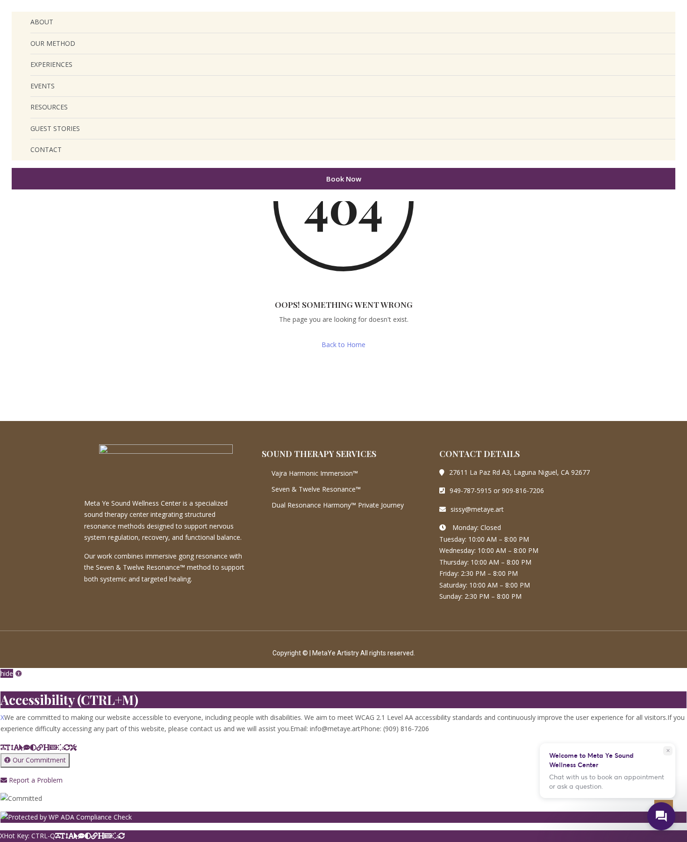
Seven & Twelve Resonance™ (316, 489)
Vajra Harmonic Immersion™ (315, 473)
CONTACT (46, 149)
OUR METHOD (52, 43)
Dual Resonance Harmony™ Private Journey (338, 505)
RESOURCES (49, 106)
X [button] (2, 685)
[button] (18, 673)
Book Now (343, 178)
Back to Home (343, 344)
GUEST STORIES (55, 128)
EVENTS (42, 85)
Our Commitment (38, 759)
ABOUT (41, 21)
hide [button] (6, 673)
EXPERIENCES (51, 64)
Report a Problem (35, 780)
